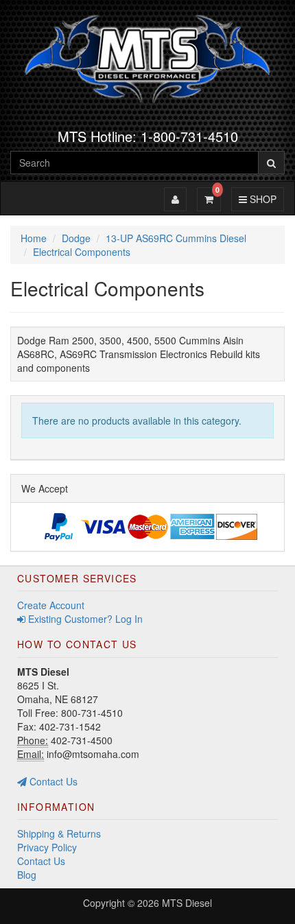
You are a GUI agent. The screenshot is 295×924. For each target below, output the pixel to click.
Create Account (50, 605)
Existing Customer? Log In (84, 619)
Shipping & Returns (59, 833)
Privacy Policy (47, 847)
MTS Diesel (187, 903)
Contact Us (52, 781)
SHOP (261, 198)
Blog (26, 874)
